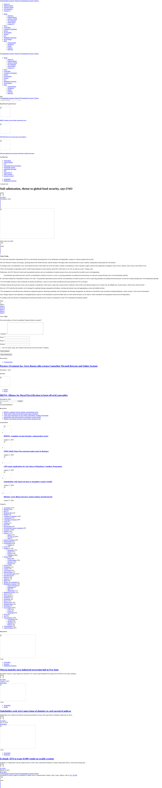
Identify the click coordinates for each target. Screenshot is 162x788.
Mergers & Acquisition (10, 582)
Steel (9, 538)
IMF (9, 589)
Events (10, 611)
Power (6, 391)
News (5, 26)
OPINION (7, 597)
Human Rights (8, 572)
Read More (3, 683)
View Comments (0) (6, 354)
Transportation (12, 43)
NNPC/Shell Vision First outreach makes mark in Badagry (13, 136)
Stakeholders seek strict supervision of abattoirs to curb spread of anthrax (35, 711)
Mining (10, 535)
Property (10, 553)
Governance (7, 570)
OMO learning (8, 174)
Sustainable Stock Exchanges (12, 166)
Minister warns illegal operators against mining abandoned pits (22, 419)
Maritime (10, 623)
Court (5, 521)
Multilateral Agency (9, 592)
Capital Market (12, 560)
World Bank (7, 160)
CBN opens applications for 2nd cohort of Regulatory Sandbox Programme (17, 153)
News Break (7, 596)
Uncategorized (8, 362)
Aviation (10, 621)
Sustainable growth (9, 167)
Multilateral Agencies (10, 37)
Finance (6, 34)
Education (11, 550)
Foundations (11, 612)
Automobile (11, 619)
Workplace (11, 44)
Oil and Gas (11, 536)
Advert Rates (11, 22)
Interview (10, 49)
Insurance (10, 562)
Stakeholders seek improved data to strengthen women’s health (22, 417)
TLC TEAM (73, 775)
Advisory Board (8, 7)
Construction (7, 518)
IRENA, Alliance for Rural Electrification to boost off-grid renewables (34, 395)
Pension (10, 563)
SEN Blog (7, 606)
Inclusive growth (9, 176)
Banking (6, 509)
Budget (6, 514)
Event (5, 546)
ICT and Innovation (9, 574)
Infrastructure (8, 575)
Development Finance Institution (13, 528)
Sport (5, 614)
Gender (6, 568)
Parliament (7, 599)
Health (9, 46)
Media (6, 580)
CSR (9, 609)
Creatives (6, 523)
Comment (3, 334)
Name (2, 337)
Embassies (11, 587)
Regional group (8, 604)
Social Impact (8, 39)
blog (5, 511)
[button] (1, 96)
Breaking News (8, 513)
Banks (9, 558)
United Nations (8, 162)
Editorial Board (8, 5)
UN (5, 164)
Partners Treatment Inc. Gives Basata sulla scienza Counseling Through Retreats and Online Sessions (49, 366)
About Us (7, 4)
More (5, 41)
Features (10, 48)
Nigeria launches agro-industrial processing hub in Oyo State (29, 669)
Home (5, 14)
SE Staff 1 (3, 197)
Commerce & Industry (10, 29)
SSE (5, 171)
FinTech (6, 565)
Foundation (7, 567)
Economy (6, 530)
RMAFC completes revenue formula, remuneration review (13, 120)
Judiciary (6, 579)
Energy (6, 31)
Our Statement (8, 9)
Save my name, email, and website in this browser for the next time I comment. (25, 348)
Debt (5, 524)
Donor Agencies (12, 585)
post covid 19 (8, 172)
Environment (7, 32)
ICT (5, 36)
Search (20, 401)
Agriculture (7, 27)
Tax (5, 616)
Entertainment (8, 541)
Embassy (6, 531)
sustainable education (10, 169)
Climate (10, 545)
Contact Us (7, 11)
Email (2, 340)
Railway (10, 624)
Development (8, 526)
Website (2, 344)
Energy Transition (9, 540)
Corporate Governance (10, 519)
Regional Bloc (8, 602)
